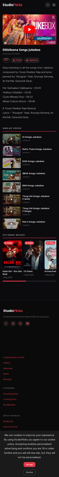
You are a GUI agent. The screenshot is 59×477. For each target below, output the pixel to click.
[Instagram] (13, 323)
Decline (29, 472)
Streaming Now (10, 394)
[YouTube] (27, 323)
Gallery (6, 363)
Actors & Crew (10, 427)
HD (6, 60)
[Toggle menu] (53, 5)
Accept (29, 464)
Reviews (7, 379)
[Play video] (29, 29)
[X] (20, 323)
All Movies (8, 421)
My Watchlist (9, 405)
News (6, 374)
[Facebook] (6, 323)
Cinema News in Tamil (13, 357)
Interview (7, 368)
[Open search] (47, 5)
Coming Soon (9, 399)
